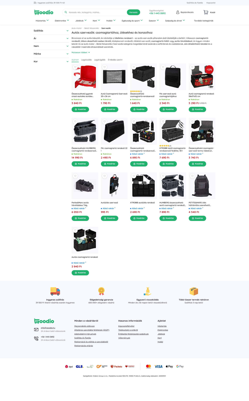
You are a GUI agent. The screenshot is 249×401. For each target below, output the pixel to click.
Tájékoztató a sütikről (128, 330)
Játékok (79, 20)
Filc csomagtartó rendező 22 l (114, 149)
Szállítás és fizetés (195, 3)
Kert (95, 20)
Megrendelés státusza (84, 326)
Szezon (152, 20)
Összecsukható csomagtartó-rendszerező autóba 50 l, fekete (142, 149)
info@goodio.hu (48, 328)
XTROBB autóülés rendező (142, 202)
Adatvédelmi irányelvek (85, 334)
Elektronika (60, 20)
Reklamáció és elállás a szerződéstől (91, 342)
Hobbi (109, 20)
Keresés (134, 12)
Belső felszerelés (91, 28)
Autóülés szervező (109, 202)
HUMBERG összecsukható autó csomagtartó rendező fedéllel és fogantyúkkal (172, 204)
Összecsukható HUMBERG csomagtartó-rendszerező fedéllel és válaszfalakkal (84, 149)
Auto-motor (77, 28)
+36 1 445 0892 (157, 13)
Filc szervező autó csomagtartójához (168, 95)
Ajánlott (75, 59)
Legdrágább (99, 59)
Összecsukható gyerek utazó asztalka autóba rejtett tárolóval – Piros (82, 95)
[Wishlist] (75, 67)
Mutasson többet (79, 52)
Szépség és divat (173, 20)
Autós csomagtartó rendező (85, 257)
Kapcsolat (211, 3)
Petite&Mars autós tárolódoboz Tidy (80, 203)
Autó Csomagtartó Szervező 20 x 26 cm (114, 95)
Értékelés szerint (115, 59)
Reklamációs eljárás (83, 345)
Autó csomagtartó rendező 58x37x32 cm (201, 95)
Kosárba (82, 109)
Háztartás (41, 20)
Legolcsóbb (86, 59)
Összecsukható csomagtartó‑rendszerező (142, 95)
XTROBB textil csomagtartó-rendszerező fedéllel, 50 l (172, 149)
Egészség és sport (131, 20)
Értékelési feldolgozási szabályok (133, 334)
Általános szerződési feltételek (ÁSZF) (91, 330)
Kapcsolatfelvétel (126, 326)
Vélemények (124, 338)
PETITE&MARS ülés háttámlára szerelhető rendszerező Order (199, 204)
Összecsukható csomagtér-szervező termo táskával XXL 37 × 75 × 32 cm (201, 149)
